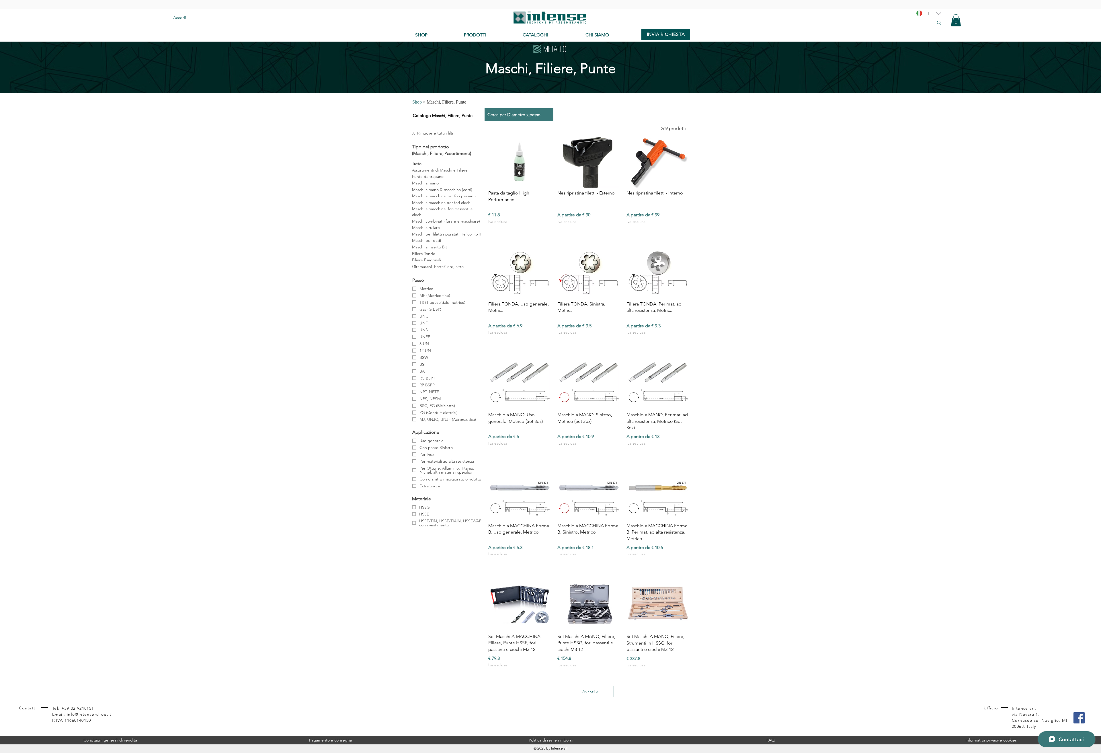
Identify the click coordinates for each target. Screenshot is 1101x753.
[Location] (938, 13)
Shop (417, 102)
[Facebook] (1079, 717)
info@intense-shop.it (89, 714)
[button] (956, 20)
